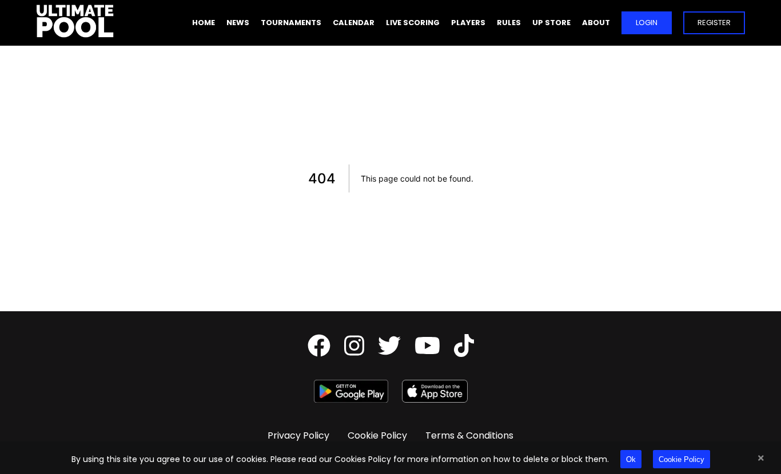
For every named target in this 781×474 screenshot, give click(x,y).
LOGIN (647, 22)
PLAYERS (468, 22)
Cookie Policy (681, 459)
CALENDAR (353, 22)
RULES (509, 22)
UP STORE (551, 22)
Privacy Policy (298, 435)
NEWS (237, 22)
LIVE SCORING (413, 22)
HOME (203, 22)
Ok (631, 459)
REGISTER (714, 22)
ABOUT (596, 22)
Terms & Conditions (469, 435)
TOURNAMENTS (291, 22)
